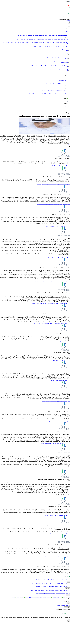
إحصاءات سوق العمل (65, 42)
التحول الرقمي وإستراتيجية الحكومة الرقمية (51, 593)
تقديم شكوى (58, 586)
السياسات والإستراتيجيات (54, 35)
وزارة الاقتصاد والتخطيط (66, 593)
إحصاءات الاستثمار (25, 39)
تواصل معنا (66, 69)
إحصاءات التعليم (17, 42)
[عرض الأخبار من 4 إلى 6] (68, 576)
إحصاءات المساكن (21, 42)
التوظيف (52, 69)
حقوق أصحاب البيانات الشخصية (40, 586)
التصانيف (62, 61)
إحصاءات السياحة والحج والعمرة (63, 46)
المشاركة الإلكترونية (60, 69)
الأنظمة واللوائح (28, 35)
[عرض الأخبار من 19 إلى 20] (64, 576)
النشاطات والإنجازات (33, 65)
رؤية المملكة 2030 (42, 593)
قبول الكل (68, 620)
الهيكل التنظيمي (60, 35)
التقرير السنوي (36, 35)
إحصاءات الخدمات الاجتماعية (10, 42)
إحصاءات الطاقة (38, 46)
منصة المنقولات (41, 65)
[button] (66, 4)
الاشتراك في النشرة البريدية (38, 579)
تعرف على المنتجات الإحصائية (51, 57)
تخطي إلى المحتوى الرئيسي (66, 0)
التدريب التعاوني (49, 69)
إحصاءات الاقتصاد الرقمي (49, 39)
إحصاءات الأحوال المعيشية (32, 42)
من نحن (67, 35)
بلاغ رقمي (49, 586)
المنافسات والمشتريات (47, 35)
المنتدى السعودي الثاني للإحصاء (21, 35)
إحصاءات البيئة (48, 46)
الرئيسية (65, 73)
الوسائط (44, 65)
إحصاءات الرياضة (26, 42)
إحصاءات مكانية (34, 46)
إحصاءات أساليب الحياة (39, 42)
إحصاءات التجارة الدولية (20, 39)
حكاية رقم (56, 57)
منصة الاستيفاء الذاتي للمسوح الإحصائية (41, 57)
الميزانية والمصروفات (41, 35)
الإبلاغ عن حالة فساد (54, 586)
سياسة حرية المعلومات (66, 579)
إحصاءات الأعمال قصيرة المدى (33, 39)
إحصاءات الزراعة (43, 46)
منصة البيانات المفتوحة (60, 593)
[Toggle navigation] (69, 22)
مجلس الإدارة (64, 35)
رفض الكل (68, 621)
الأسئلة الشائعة (55, 69)
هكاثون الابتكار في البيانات (50, 65)
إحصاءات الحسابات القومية (64, 39)
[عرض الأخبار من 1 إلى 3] (69, 576)
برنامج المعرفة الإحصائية (61, 57)
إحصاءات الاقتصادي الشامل (57, 39)
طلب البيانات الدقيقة (59, 53)
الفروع (64, 69)
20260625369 (68, 20)
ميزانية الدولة (38, 593)
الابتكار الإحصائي (32, 35)
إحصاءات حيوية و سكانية (45, 42)
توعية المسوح (66, 57)
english (67, 105)
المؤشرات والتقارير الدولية (64, 49)
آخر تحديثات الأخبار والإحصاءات (57, 579)
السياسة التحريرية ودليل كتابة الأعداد (49, 61)
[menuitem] (66, 611)
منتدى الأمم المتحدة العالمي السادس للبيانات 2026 (61, 65)
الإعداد (68, 619)
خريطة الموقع (44, 579)
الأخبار (46, 65)
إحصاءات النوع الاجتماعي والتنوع (53, 42)
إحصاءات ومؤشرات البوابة (49, 579)
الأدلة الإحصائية (66, 61)
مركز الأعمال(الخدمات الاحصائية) (51, 53)
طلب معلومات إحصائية (65, 53)
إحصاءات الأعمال (39, 39)
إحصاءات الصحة (60, 42)
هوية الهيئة (37, 65)
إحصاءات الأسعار (44, 39)
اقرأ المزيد (61, 165)
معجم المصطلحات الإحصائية (57, 61)
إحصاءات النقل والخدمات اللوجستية (54, 46)
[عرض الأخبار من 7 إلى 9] (67, 576)
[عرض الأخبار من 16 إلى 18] (65, 576)
